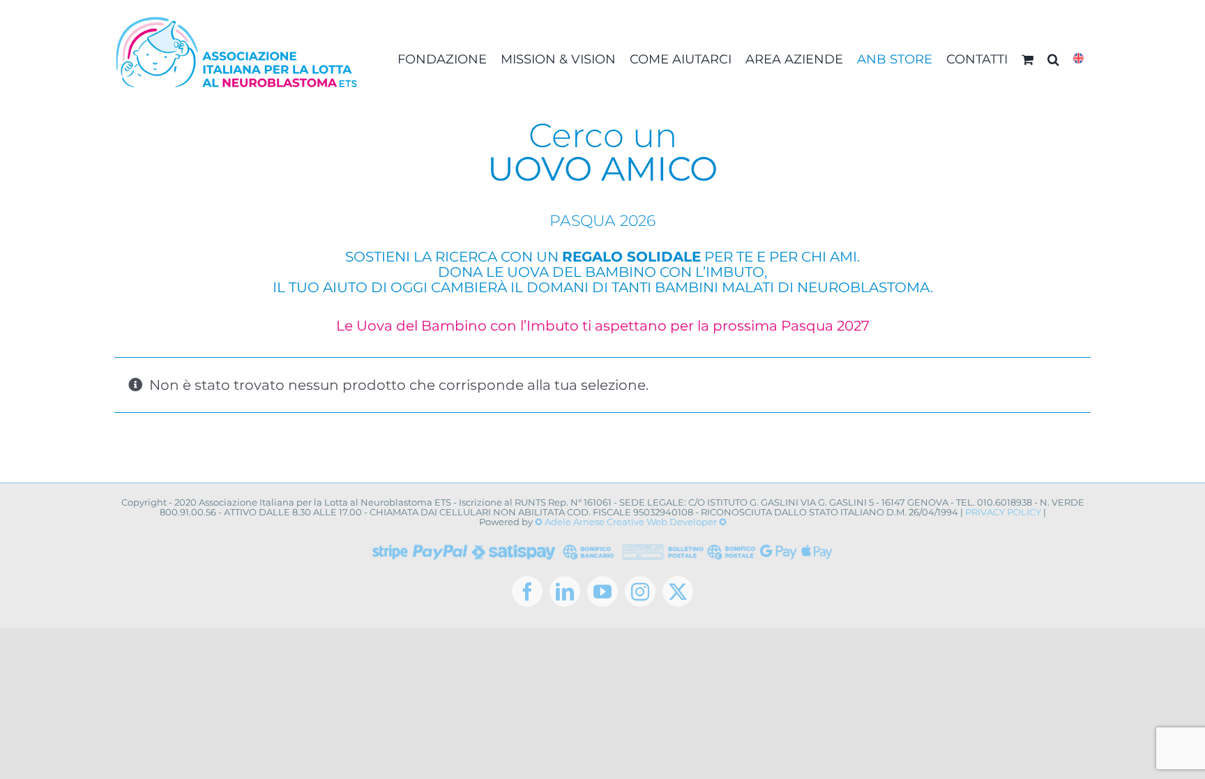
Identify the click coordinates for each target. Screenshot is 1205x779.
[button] (1053, 59)
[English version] (1078, 59)
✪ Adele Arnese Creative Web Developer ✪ (631, 521)
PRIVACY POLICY (1003, 511)
